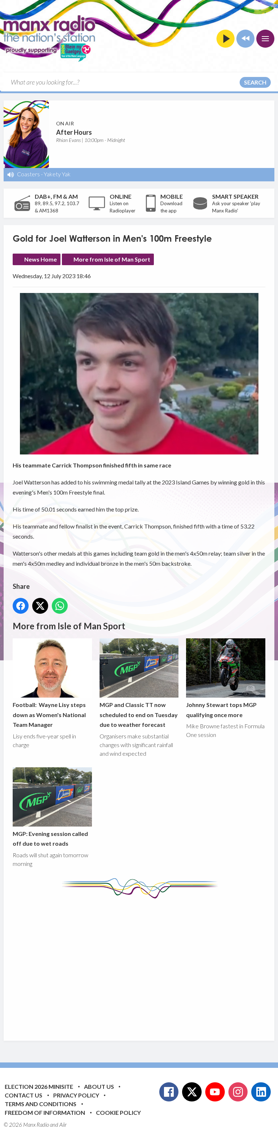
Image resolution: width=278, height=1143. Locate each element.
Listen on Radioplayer (122, 206)
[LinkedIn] (261, 1092)
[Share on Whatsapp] (60, 606)
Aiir (63, 1124)
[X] (192, 1092)
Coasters (28, 174)
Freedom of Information (45, 1112)
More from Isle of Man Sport (111, 259)
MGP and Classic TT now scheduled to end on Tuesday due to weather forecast (139, 714)
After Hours (74, 132)
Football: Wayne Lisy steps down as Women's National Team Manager (49, 714)
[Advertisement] (145, 964)
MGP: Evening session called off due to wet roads (50, 838)
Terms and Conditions (40, 1103)
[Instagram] (238, 1092)
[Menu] (265, 39)
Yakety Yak (57, 174)
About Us (99, 1086)
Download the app (171, 206)
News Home (40, 259)
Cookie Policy (118, 1112)
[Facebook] (169, 1092)
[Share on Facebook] (21, 606)
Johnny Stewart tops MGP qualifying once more (221, 709)
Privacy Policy (76, 1095)
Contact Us (23, 1095)
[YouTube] (215, 1092)
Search (255, 82)
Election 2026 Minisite (39, 1086)
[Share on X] (40, 606)
